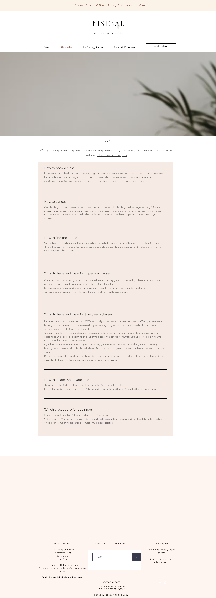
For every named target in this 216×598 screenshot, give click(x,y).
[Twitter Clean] (159, 582)
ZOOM (87, 321)
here (59, 173)
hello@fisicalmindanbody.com (112, 155)
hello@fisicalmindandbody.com (77, 214)
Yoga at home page (123, 348)
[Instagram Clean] (165, 582)
